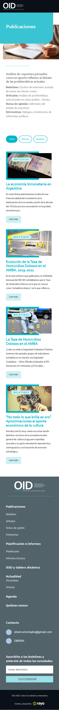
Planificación (12, 551)
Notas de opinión (15, 527)
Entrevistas (12, 534)
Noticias (10, 587)
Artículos (25, 139)
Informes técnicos (15, 558)
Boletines (40, 139)
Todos (12, 139)
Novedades (12, 580)
